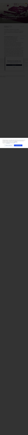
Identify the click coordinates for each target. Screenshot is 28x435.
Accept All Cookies (18, 145)
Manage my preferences (8, 145)
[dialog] (14, 143)
